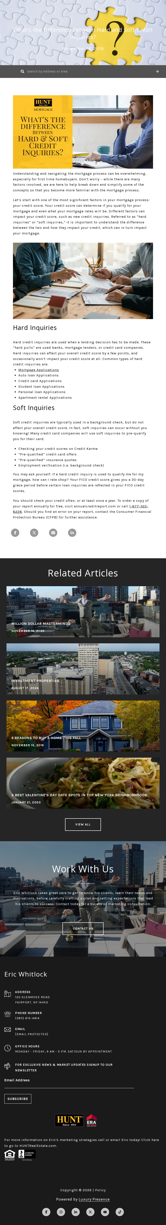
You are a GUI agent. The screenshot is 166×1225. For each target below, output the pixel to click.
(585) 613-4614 (27, 1018)
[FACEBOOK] (46, 1212)
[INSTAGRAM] (61, 1212)
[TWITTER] (90, 1212)
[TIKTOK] (119, 1212)
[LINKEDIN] (75, 1212)
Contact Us (83, 928)
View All (83, 824)
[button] (157, 71)
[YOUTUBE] (105, 1212)
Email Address (17, 1080)
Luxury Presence (94, 1199)
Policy (100, 1190)
